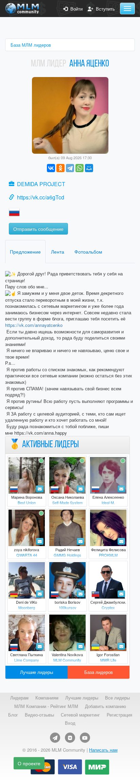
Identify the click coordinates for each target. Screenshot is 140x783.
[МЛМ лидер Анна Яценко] (70, 114)
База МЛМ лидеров (31, 45)
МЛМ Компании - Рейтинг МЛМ (46, 706)
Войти (75, 9)
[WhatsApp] (79, 168)
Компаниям (46, 698)
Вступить (104, 9)
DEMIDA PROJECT (41, 184)
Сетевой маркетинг (80, 715)
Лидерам (19, 698)
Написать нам (103, 750)
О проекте (29, 763)
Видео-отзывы (39, 715)
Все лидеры (117, 698)
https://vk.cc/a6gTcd (40, 197)
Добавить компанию (105, 706)
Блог (13, 715)
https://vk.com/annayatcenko (34, 325)
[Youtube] (85, 738)
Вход (70, 723)
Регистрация (119, 715)
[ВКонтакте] (51, 168)
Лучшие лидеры (36, 672)
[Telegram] (70, 168)
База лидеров (98, 672)
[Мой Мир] (89, 168)
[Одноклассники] (60, 168)
